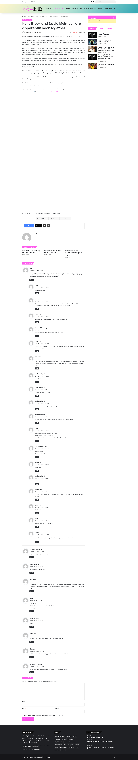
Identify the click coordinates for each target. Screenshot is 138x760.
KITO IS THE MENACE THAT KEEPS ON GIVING (105, 41)
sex (77, 747)
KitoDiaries (47, 757)
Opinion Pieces (108, 8)
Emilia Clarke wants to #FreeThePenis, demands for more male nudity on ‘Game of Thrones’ (74, 253)
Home (25, 16)
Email (24, 708)
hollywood (67, 741)
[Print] (48, 225)
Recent (92, 28)
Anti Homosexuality (59, 736)
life (68, 744)
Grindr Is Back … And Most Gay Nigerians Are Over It (52, 251)
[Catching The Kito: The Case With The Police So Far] (92, 35)
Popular (101, 28)
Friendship (57, 739)
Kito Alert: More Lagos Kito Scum (31, 749)
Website (57, 708)
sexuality (57, 750)
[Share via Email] (44, 225)
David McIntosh (42, 219)
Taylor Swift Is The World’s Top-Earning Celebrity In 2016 (31, 251)
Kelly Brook (54, 219)
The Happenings (58, 8)
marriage (77, 744)
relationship (66, 219)
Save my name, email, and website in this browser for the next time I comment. (44, 715)
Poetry (100, 8)
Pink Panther (28, 32)
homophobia (74, 741)
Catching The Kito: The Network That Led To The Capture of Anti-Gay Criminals (105, 57)
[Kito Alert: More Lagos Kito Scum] (92, 66)
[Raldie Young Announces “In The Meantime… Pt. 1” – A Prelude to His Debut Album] (92, 49)
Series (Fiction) (76, 8)
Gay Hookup (70, 739)
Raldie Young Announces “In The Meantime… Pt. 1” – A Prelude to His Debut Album (106, 48)
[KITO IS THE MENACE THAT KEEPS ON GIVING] (92, 42)
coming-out (68, 736)
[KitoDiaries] (32, 8)
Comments (110, 28)
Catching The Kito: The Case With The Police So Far (106, 33)
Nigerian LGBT (63, 747)
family (74, 736)
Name (24, 701)
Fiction (68, 8)
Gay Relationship (59, 741)
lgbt (64, 744)
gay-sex (64, 739)
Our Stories (48, 8)
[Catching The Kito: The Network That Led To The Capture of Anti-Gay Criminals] (92, 57)
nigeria (56, 747)
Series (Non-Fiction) (89, 8)
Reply (31, 279)
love (72, 744)
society (63, 750)
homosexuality (58, 744)
